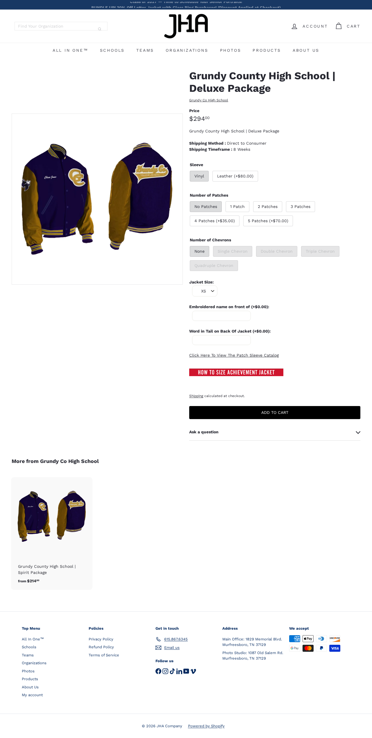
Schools (112, 50)
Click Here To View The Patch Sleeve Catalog (234, 355)
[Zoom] (97, 199)
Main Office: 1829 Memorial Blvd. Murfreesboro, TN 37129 (252, 642)
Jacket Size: (201, 282)
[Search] (100, 29)
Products (267, 50)
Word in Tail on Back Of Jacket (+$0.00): (230, 331)
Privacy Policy (101, 639)
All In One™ (70, 50)
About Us (306, 50)
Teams (145, 50)
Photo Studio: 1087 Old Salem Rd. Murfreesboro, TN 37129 (252, 656)
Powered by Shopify (206, 726)
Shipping (196, 396)
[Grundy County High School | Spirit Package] (51, 533)
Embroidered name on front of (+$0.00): (229, 306)
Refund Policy (101, 647)
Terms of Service (104, 655)
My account (32, 695)
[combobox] (61, 26)
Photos (230, 50)
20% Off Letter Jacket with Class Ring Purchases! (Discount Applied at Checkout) (186, 4)
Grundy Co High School (69, 461)
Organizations (187, 50)
